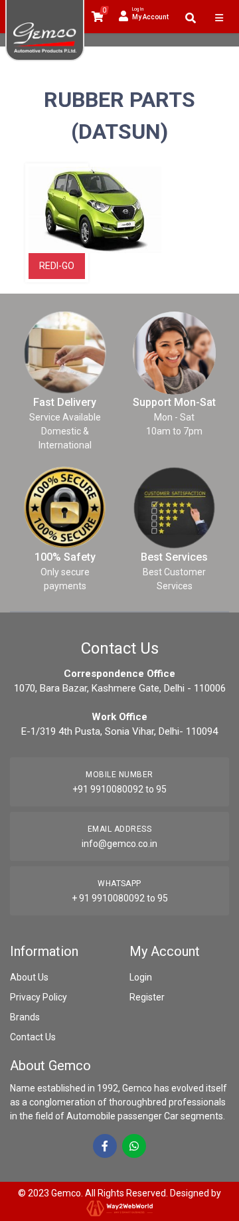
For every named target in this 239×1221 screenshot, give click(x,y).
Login (140, 977)
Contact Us (33, 1037)
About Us (29, 977)
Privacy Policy (38, 997)
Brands (25, 1017)
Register (147, 997)
